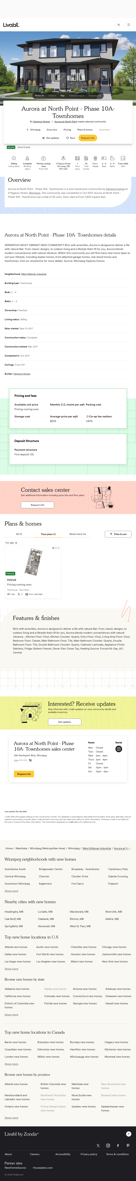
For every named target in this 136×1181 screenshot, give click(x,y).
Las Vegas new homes (18, 961)
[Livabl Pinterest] (128, 1145)
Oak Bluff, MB (13, 919)
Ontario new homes (16, 1106)
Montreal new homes (117, 1056)
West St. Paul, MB (80, 926)
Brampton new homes (50, 1042)
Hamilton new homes (82, 1049)
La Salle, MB (45, 911)
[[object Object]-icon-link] (118, 749)
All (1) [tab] (19, 534)
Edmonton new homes (50, 1049)
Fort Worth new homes (50, 954)
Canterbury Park (118, 869)
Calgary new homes (116, 1042)
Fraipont (113, 883)
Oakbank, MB (46, 919)
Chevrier (44, 876)
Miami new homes (82, 961)
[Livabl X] (98, 1145)
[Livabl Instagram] (108, 1145)
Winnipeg (34, 192)
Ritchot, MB (77, 919)
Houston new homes (83, 954)
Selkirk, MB (112, 919)
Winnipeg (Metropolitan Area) (47, 848)
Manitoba (21, 848)
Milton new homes (48, 1056)
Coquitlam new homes (18, 1049)
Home (9, 848)
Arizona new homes (85, 988)
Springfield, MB (14, 926)
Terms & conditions (117, 1154)
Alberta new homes (16, 1084)
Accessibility (62, 1154)
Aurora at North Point (65, 121)
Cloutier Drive (79, 876)
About (8, 1154)
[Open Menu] (129, 25)
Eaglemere (45, 883)
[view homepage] (11, 25)
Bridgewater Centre (51, 869)
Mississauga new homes (84, 1056)
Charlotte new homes (83, 947)
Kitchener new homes (118, 1049)
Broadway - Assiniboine (85, 869)
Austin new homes (47, 947)
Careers (34, 1154)
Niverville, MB (113, 911)
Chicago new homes (114, 947)
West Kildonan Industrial (33, 274)
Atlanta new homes (16, 947)
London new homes (16, 1056)
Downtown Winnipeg (17, 883)
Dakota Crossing (118, 876)
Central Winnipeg (15, 876)
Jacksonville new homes (116, 954)
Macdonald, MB (79, 911)
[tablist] (48, 534)
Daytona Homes (41, 121)
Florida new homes (55, 1003)
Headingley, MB (14, 911)
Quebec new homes (84, 1106)
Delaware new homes (118, 996)
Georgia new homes (85, 1003)
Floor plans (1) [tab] (48, 534)
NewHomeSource (15, 1167)
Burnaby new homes (82, 1042)
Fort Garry (77, 883)
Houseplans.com (43, 1167)
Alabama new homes (17, 988)
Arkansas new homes (118, 988)
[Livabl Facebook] (118, 1145)
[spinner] (119, 25)
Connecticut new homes (87, 996)
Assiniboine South (15, 869)
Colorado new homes (57, 996)
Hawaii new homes (116, 1003)
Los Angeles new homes (50, 961)
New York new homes (115, 961)
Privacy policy (89, 1154)
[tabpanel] (68, 574)
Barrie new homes (15, 1042)
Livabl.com (73, 822)
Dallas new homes (15, 954)
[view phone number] (30, 760)
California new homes (18, 996)
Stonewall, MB (46, 926)
